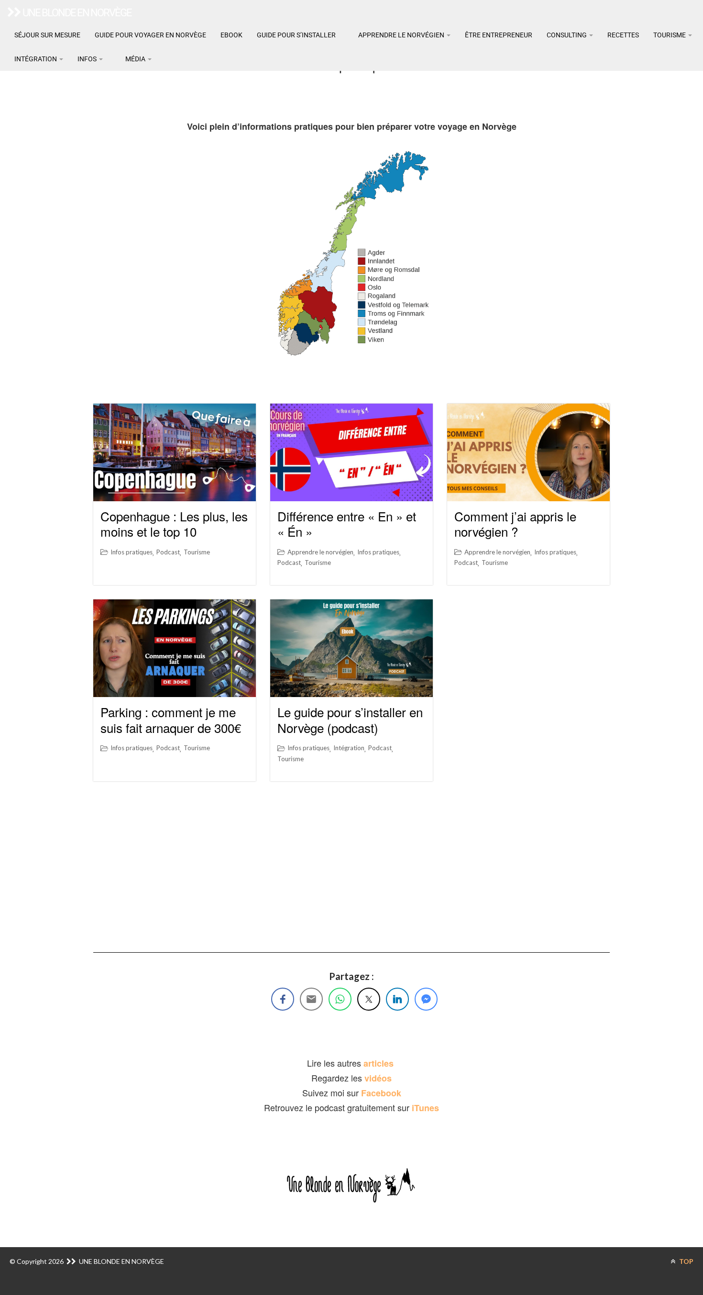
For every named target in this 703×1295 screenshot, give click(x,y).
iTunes (425, 1108)
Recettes (623, 35)
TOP (685, 1261)
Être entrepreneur (498, 35)
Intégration (36, 59)
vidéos (378, 1078)
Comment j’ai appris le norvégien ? (515, 524)
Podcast (168, 552)
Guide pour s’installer (296, 35)
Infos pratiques (131, 552)
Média (135, 59)
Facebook (381, 1093)
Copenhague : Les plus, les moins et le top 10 (174, 524)
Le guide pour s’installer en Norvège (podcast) (350, 719)
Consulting (567, 35)
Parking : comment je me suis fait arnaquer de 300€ (170, 719)
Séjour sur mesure (47, 35)
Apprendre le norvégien (401, 35)
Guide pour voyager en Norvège (150, 35)
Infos (87, 59)
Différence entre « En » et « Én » (346, 524)
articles (379, 1063)
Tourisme (670, 35)
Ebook (231, 35)
